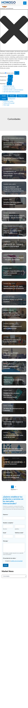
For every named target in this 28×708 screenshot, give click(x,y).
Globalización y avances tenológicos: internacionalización (11, 395)
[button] (14, 30)
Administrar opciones (8, 86)
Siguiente (14, 489)
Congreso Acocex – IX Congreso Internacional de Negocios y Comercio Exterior (13, 189)
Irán (17, 226)
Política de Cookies (8, 101)
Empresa (6, 514)
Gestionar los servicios (9, 88)
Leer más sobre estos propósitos (11, 91)
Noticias (13, 212)
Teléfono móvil (19, 532)
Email (5, 532)
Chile (4, 138)
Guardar (4, 98)
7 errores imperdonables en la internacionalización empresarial (13, 273)
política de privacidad (16, 561)
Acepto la (13, 561)
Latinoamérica (21, 138)
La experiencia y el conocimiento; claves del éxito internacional (13, 173)
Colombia (7, 138)
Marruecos (20, 226)
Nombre (5, 529)
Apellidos (17, 529)
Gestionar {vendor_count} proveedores (13, 89)
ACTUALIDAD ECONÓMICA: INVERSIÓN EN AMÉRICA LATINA (13, 145)
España (16, 138)
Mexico (4, 140)
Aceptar (4, 95)
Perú (8, 140)
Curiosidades (12, 138)
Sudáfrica (14, 184)
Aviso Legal (6, 105)
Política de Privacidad (8, 103)
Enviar (5, 565)
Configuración (22, 95)
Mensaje (6, 541)
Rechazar (12, 95)
